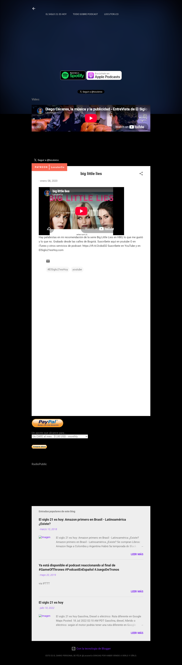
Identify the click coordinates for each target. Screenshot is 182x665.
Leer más (137, 554)
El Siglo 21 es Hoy (56, 14)
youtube (77, 269)
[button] (141, 174)
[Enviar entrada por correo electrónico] (48, 262)
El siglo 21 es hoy (51, 602)
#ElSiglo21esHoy (57, 269)
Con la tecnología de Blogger (93, 648)
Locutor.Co (111, 14)
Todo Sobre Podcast (85, 14)
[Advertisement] (91, 383)
